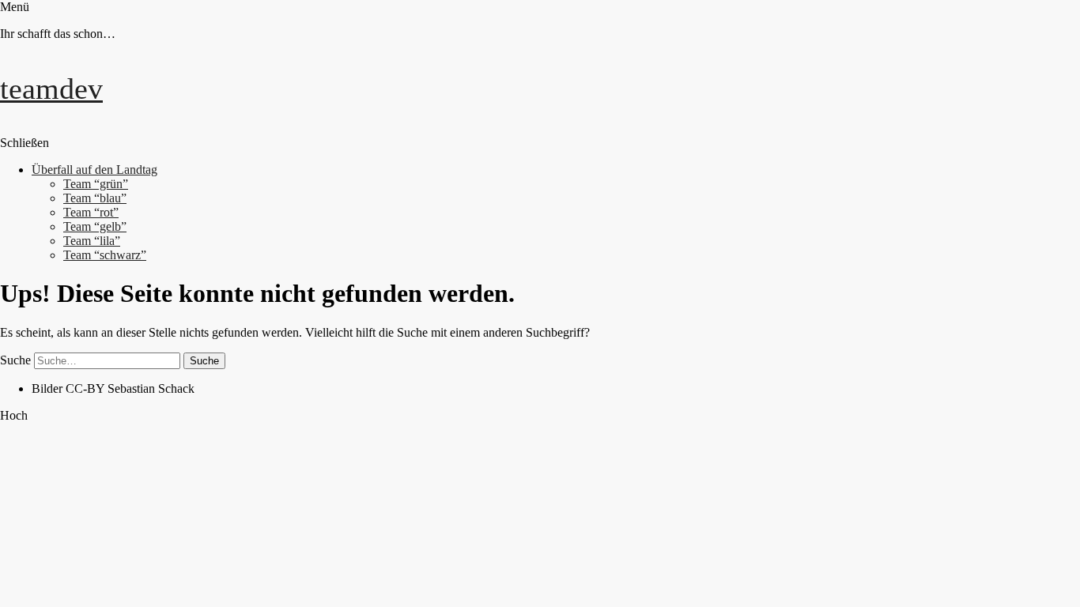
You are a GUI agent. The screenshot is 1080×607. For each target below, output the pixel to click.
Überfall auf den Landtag (94, 169)
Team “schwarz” (104, 255)
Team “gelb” (95, 226)
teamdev (51, 88)
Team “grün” (95, 183)
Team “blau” (95, 198)
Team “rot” (91, 212)
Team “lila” (91, 240)
